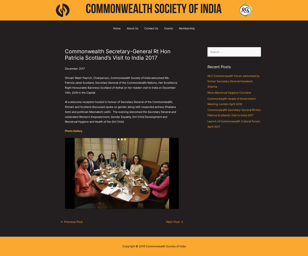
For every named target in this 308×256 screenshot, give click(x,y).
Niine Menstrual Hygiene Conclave (229, 92)
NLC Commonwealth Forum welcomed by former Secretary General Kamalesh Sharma (233, 81)
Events (168, 28)
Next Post (174, 222)
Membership (187, 28)
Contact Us (151, 28)
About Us (132, 28)
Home (117, 28)
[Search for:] (234, 52)
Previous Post (72, 222)
